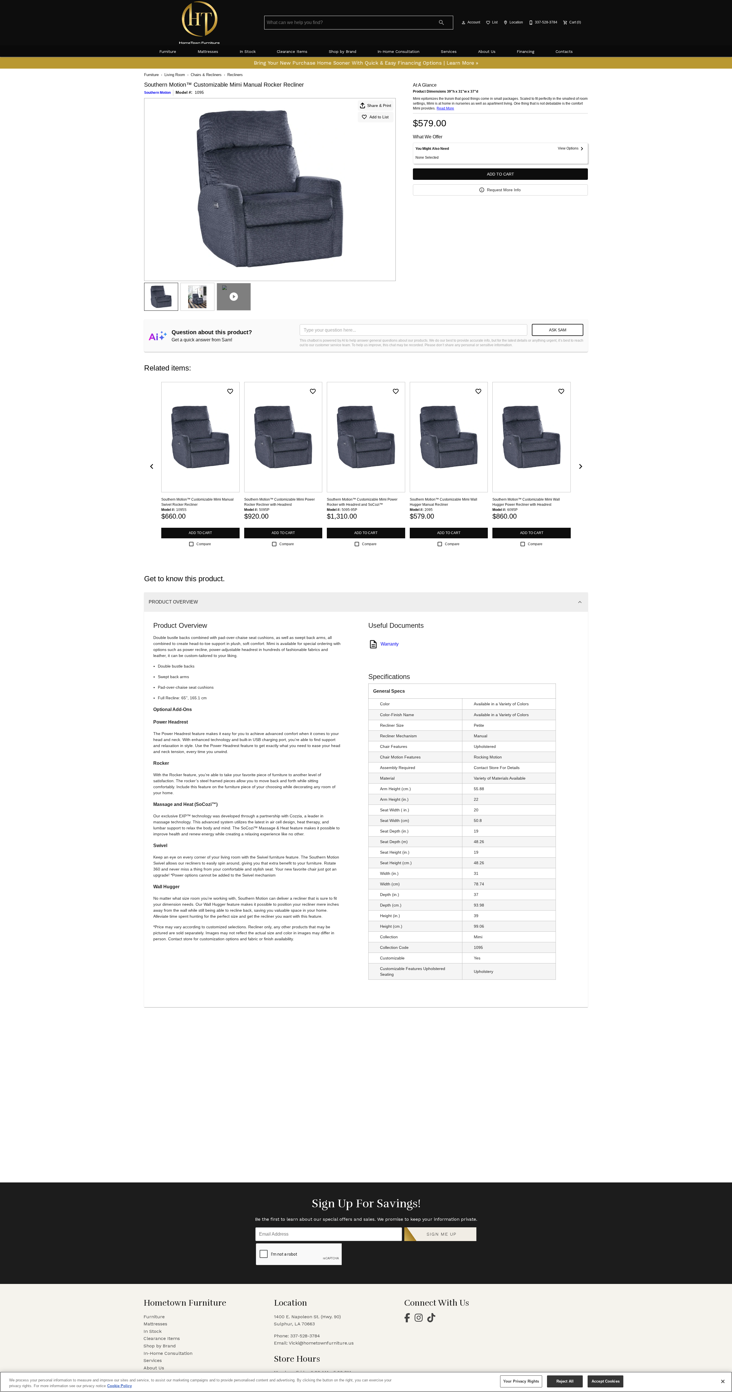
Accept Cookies (606, 1381)
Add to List (379, 117)
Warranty (390, 644)
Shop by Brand (342, 51)
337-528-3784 (305, 1336)
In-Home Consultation (398, 51)
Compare (203, 544)
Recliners (235, 75)
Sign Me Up (442, 1234)
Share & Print (379, 105)
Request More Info (504, 190)
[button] (463, 22)
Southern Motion (157, 93)
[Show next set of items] (580, 466)
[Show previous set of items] (151, 466)
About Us (487, 51)
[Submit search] (441, 22)
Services (449, 51)
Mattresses (208, 51)
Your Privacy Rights (521, 1381)
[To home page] (199, 22)
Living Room (174, 75)
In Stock (248, 51)
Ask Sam (557, 330)
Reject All (565, 1381)
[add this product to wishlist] (230, 391)
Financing (525, 51)
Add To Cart (500, 174)
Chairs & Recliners (206, 75)
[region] (366, 1382)
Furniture (167, 51)
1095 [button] (199, 92)
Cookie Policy (119, 1386)
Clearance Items (292, 51)
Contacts (564, 51)
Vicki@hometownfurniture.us (321, 1343)
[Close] (723, 1381)
